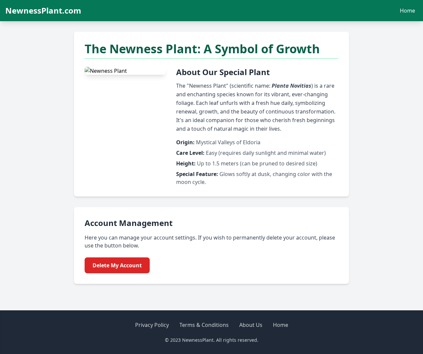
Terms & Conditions (204, 325)
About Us (250, 325)
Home (407, 10)
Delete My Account (117, 265)
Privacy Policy (152, 325)
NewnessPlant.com (43, 10)
